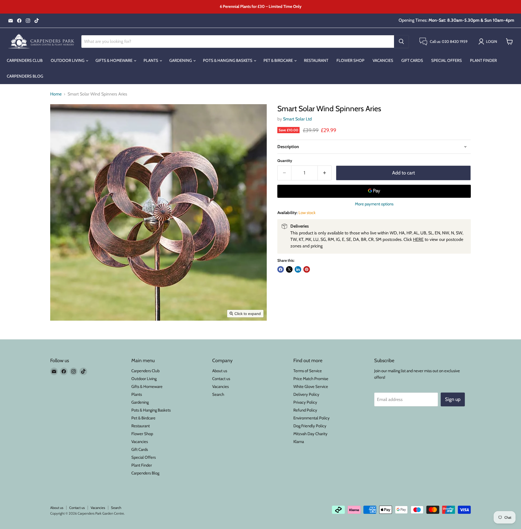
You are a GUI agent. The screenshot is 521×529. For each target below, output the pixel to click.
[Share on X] (289, 269)
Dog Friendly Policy (309, 425)
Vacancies (383, 60)
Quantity (284, 160)
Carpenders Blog (25, 76)
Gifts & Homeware (114, 60)
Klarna (298, 441)
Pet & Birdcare (278, 60)
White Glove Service (310, 386)
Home (56, 94)
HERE (418, 239)
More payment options (374, 204)
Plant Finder (483, 60)
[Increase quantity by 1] (325, 172)
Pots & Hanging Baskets (228, 60)
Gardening (181, 60)
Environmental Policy (311, 418)
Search (218, 394)
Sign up (452, 399)
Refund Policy (305, 410)
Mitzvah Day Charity (310, 433)
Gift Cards (412, 60)
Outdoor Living (68, 60)
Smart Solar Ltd (297, 119)
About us (219, 370)
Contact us (221, 378)
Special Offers (446, 60)
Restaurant (316, 60)
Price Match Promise (310, 378)
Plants (151, 60)
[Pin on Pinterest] (306, 269)
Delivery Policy (306, 394)
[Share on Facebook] (280, 269)
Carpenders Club (25, 60)
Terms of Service (307, 370)
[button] (488, 41)
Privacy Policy (305, 402)
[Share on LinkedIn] (298, 269)
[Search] (401, 41)
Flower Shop (350, 60)
